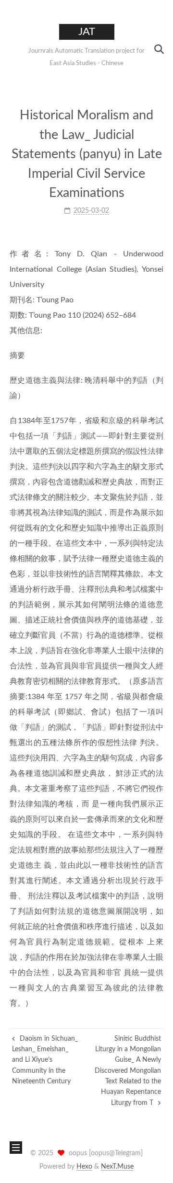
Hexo (84, 1166)
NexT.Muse (117, 1166)
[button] (15, 49)
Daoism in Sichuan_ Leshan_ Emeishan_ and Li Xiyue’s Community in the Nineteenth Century (45, 1060)
